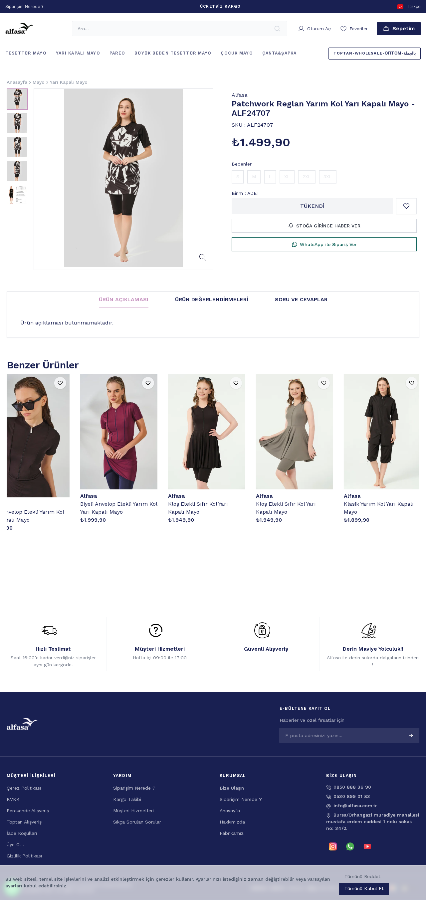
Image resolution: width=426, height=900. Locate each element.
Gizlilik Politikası (24, 855)
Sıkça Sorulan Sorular (137, 822)
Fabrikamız (232, 833)
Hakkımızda (232, 822)
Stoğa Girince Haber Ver (328, 225)
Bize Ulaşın (232, 788)
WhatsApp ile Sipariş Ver (328, 244)
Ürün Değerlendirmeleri (211, 299)
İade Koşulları (22, 833)
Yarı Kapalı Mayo (78, 53)
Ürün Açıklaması (123, 299)
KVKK (13, 799)
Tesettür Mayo (26, 53)
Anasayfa (230, 810)
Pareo (117, 53)
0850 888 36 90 (352, 787)
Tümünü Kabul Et (364, 888)
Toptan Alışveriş (24, 822)
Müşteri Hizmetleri (133, 810)
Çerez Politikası (24, 788)
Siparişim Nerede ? (134, 788)
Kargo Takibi (127, 799)
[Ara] (278, 28)
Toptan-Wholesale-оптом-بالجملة (374, 53)
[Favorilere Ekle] (406, 206)
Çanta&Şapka (279, 53)
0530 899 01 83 (351, 796)
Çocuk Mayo (237, 53)
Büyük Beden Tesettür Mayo (172, 53)
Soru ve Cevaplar (301, 299)
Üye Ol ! (15, 844)
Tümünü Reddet (362, 876)
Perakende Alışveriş (28, 810)
